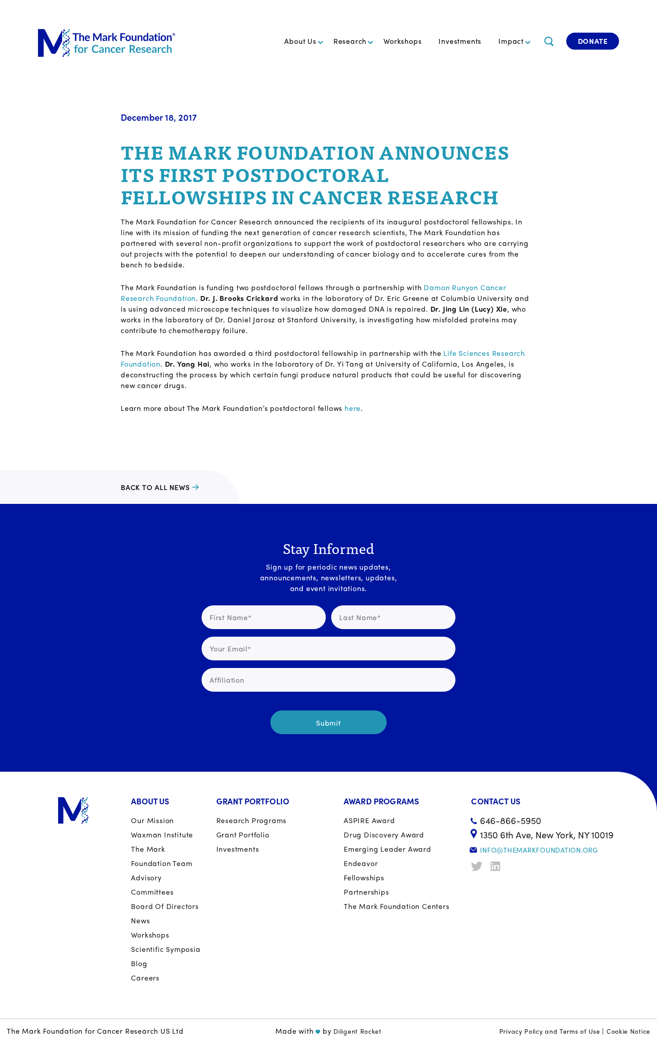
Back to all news (155, 487)
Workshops (402, 41)
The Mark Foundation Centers (397, 906)
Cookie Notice (628, 1031)
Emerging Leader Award (387, 849)
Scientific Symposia (165, 949)
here (353, 408)
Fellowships (364, 877)
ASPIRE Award (369, 820)
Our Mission (152, 820)
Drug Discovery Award (384, 834)
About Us (300, 41)
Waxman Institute (162, 834)
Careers (145, 977)
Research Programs (251, 820)
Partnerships (366, 892)
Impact (511, 41)
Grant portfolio (243, 834)
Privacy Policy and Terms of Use (549, 1031)
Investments (459, 41)
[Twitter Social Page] (477, 866)
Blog (139, 963)
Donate (593, 41)
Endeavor (361, 863)
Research (349, 41)
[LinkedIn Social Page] (497, 866)
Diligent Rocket (357, 1031)
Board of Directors (164, 906)
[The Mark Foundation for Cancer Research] (106, 41)
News (140, 920)
